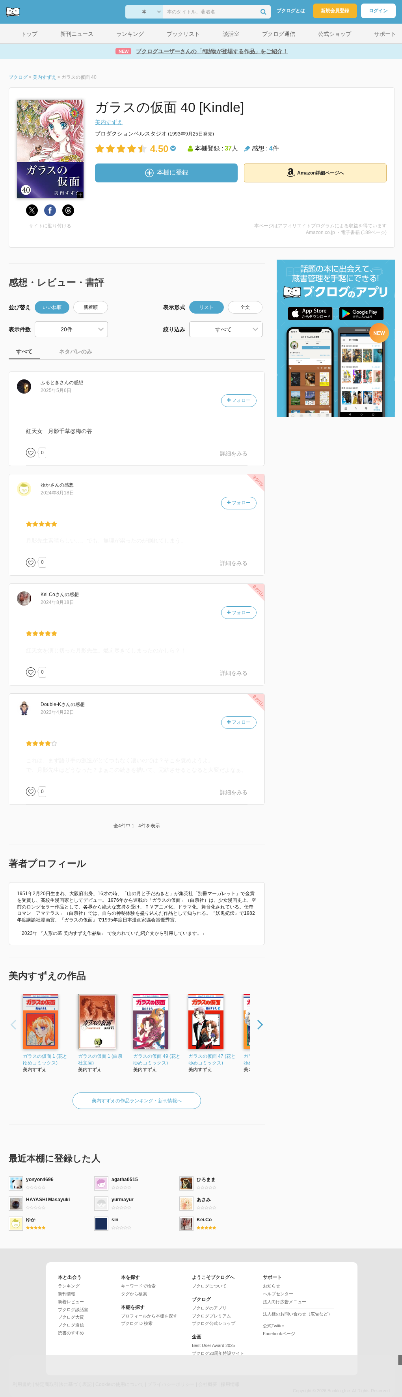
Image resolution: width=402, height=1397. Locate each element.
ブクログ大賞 (71, 1317)
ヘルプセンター (278, 1293)
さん (55, 382)
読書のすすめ (71, 1332)
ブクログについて (209, 1286)
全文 (245, 307)
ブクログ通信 (71, 1325)
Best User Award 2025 (213, 1345)
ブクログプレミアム (211, 1315)
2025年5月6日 (56, 390)
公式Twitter (273, 1325)
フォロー (241, 400)
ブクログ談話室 (73, 1309)
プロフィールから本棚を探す (149, 1315)
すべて (24, 351)
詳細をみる (234, 453)
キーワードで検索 (138, 1286)
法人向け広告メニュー (284, 1301)
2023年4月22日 (57, 712)
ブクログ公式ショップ (213, 1323)
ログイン (378, 10)
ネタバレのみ (75, 351)
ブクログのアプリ (209, 1308)
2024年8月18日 (57, 493)
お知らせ (271, 1286)
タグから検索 (134, 1293)
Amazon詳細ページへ (320, 173)
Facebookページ (279, 1333)
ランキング (69, 1286)
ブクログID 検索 (137, 1323)
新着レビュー (71, 1301)
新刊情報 (66, 1293)
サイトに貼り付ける (50, 225)
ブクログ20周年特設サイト (218, 1353)
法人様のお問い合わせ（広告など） (297, 1314)
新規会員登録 (335, 10)
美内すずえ (109, 122)
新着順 (91, 307)
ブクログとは (291, 10)
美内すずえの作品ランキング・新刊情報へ (137, 1100)
